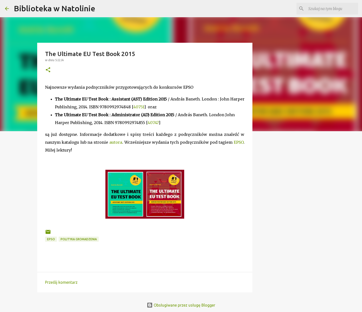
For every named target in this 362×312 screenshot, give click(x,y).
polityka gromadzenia (79, 239)
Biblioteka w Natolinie (54, 8)
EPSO (239, 142)
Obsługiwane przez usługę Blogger (184, 305)
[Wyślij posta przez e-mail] (48, 233)
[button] (48, 70)
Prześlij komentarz (61, 282)
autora (115, 142)
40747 (153, 122)
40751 (138, 106)
